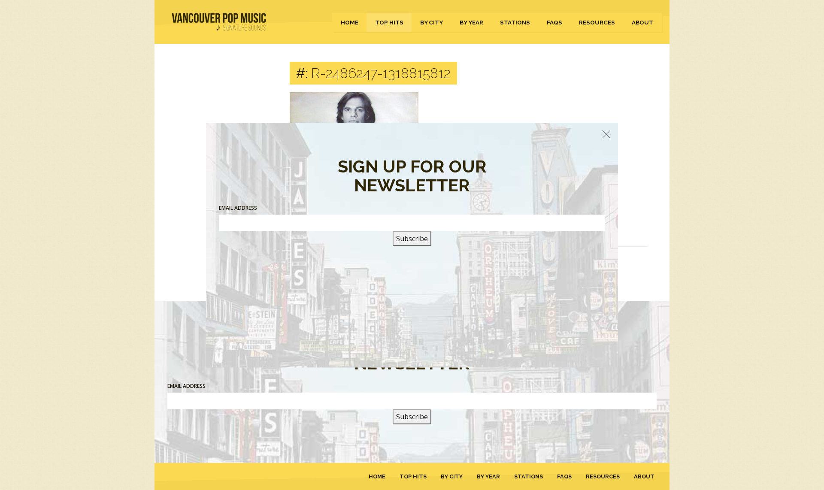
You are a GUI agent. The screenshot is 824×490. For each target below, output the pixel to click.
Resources (597, 22)
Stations (515, 22)
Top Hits (389, 22)
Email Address (186, 386)
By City (431, 22)
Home (349, 22)
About (642, 22)
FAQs (554, 22)
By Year (471, 22)
